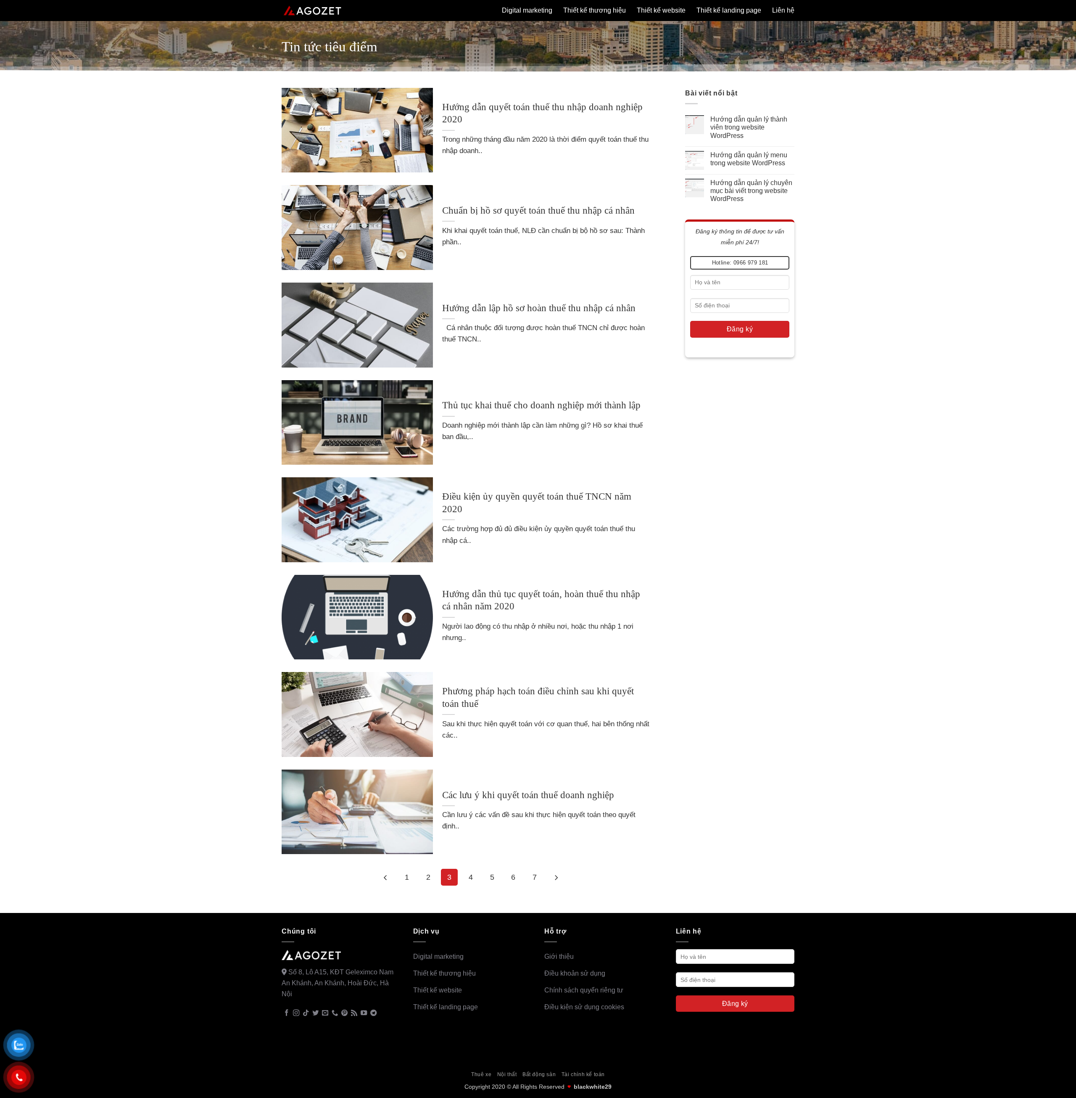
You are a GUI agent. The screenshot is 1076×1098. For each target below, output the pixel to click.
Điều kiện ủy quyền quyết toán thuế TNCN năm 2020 (536, 502)
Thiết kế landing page (728, 10)
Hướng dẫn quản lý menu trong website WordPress (748, 158)
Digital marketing (527, 10)
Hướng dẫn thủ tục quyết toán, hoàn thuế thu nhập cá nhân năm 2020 (541, 600)
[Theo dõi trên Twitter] (315, 1013)
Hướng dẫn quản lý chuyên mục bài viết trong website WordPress (751, 190)
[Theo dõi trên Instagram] (296, 1013)
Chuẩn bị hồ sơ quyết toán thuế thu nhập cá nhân (538, 210)
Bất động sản (539, 1074)
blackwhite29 (593, 1086)
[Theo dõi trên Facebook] (286, 1013)
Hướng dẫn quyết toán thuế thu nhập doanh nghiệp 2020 (542, 113)
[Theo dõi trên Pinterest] (344, 1013)
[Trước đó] (385, 877)
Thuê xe (481, 1074)
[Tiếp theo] (556, 877)
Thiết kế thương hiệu (594, 10)
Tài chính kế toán (583, 1074)
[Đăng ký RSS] (354, 1013)
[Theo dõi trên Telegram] (373, 1013)
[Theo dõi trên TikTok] (306, 1013)
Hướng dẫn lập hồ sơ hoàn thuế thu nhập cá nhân (539, 308)
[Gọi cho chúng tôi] (335, 1013)
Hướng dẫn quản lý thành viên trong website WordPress (748, 127)
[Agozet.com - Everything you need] (312, 10)
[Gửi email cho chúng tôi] (325, 1013)
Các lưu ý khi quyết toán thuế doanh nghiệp (528, 795)
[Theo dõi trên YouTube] (364, 1013)
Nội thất (507, 1074)
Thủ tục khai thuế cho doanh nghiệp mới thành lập (541, 405)
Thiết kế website (661, 10)
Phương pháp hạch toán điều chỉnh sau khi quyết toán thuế (538, 697)
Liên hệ (783, 10)
